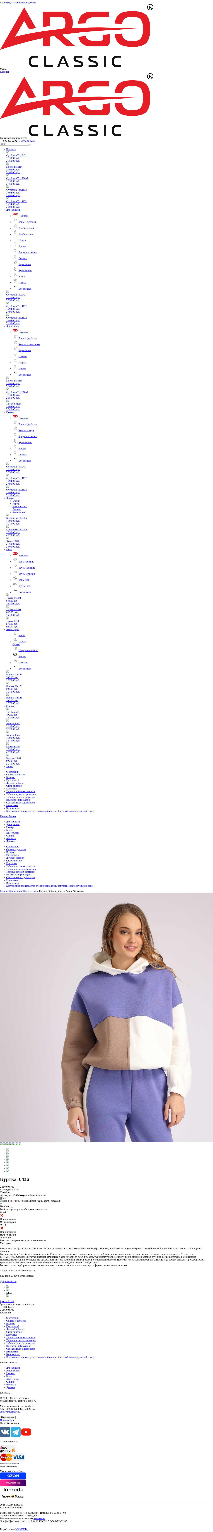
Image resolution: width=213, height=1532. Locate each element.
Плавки (23, 356)
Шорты (22, 240)
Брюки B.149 (7, 1301)
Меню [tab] (12, 816)
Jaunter (9, 766)
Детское (10, 498)
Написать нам (7, 1417)
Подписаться (7, 1420)
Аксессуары (12, 629)
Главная (4, 891)
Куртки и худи (26, 228)
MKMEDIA (21, 1529)
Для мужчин (12, 326)
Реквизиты (12, 805)
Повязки (23, 662)
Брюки (22, 246)
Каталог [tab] (4, 816)
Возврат (10, 777)
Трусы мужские (27, 573)
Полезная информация (18, 799)
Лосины (23, 258)
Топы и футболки (28, 222)
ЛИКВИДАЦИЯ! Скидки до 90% (18, 2)
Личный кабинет (15, 783)
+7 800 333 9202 (26, 140)
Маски (22, 656)
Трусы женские (27, 567)
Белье (9, 549)
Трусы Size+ (25, 586)
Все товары (25, 288)
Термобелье (25, 264)
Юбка (22, 276)
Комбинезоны (26, 234)
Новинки (11, 149)
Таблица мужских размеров (21, 794)
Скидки (10, 706)
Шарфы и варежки (28, 650)
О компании (12, 771)
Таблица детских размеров (20, 797)
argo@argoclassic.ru (10, 1411)
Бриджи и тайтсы (28, 252)
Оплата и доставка (16, 774)
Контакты (11, 788)
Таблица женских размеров (20, 791)
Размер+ (10, 412)
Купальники (25, 270)
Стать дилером (14, 785)
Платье (22, 282)
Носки (22, 635)
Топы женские (26, 561)
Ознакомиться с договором (20, 802)
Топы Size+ (25, 580)
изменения (39, 1518)
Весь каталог (13, 808)
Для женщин (13, 209)
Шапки (22, 641)
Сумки (16, 644)
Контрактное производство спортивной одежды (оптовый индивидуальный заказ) (50, 811)
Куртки (16, 503)
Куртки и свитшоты (29, 344)
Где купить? (12, 780)
